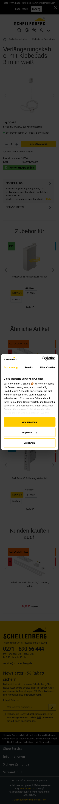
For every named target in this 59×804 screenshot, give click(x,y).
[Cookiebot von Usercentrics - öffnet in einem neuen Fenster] (42, 359)
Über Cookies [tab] (47, 367)
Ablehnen (29, 442)
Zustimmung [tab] (11, 367)
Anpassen (27, 432)
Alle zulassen (29, 421)
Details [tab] (29, 367)
